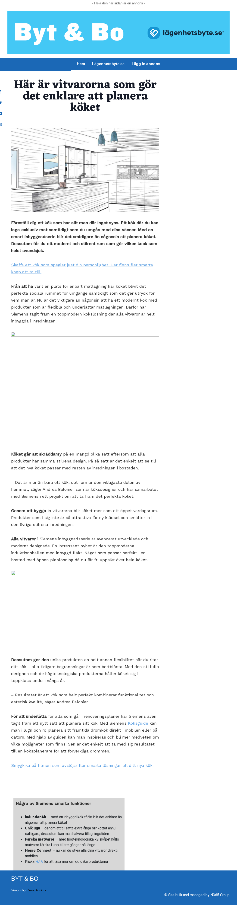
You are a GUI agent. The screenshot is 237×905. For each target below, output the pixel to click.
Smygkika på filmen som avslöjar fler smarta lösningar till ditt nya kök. (82, 765)
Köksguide (138, 723)
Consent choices (37, 890)
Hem (81, 64)
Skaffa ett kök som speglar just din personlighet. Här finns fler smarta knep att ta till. (82, 268)
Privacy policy (18, 890)
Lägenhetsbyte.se (108, 64)
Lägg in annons (146, 64)
